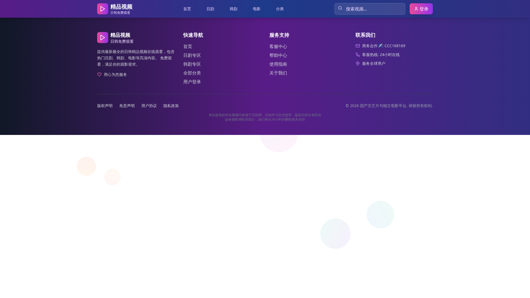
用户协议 (149, 105)
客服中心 (278, 46)
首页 (187, 8)
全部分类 (192, 73)
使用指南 (278, 64)
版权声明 (105, 105)
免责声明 (127, 105)
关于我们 (278, 73)
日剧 (210, 8)
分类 (280, 8)
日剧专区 (192, 55)
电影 (257, 8)
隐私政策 (171, 105)
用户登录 (192, 82)
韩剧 (233, 8)
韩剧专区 (192, 64)
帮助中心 (278, 55)
